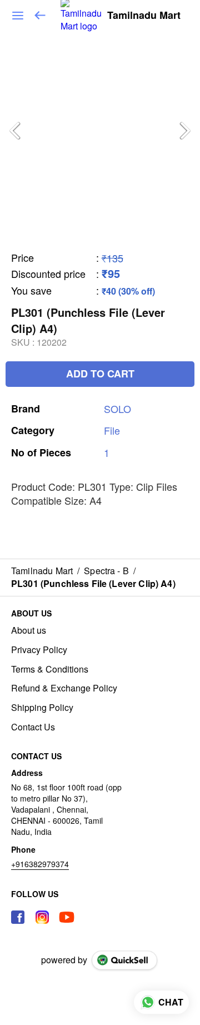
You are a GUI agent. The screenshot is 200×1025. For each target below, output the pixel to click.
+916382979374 (40, 863)
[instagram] (42, 917)
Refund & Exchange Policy (64, 688)
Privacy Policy (39, 650)
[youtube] (67, 917)
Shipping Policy (42, 707)
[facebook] (18, 917)
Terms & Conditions (49, 669)
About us (28, 630)
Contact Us (33, 727)
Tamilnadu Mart (144, 15)
